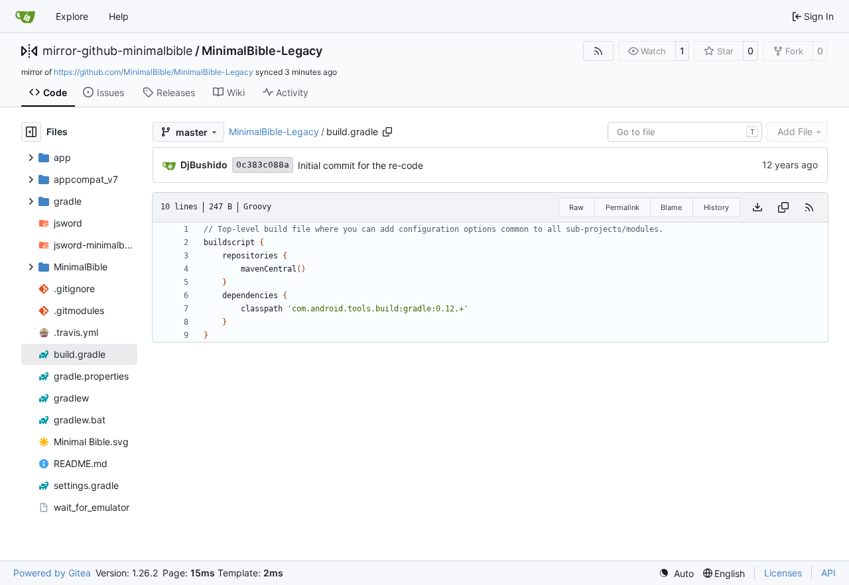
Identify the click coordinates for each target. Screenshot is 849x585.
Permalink (622, 207)
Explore (72, 16)
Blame (671, 207)
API (828, 572)
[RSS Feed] (598, 51)
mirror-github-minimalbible (117, 51)
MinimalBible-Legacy (262, 51)
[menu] (676, 573)
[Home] (25, 16)
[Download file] (757, 207)
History (716, 207)
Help (119, 16)
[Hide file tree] (31, 132)
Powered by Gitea (52, 572)
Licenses (783, 572)
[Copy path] (387, 131)
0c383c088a (262, 165)
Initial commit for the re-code (360, 165)
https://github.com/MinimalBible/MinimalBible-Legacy (153, 72)
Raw (576, 207)
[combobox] (685, 132)
